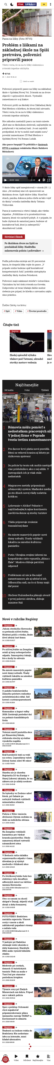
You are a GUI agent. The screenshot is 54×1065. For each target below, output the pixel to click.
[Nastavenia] (44, 180)
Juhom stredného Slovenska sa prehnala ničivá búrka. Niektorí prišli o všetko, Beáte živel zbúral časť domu (17, 633)
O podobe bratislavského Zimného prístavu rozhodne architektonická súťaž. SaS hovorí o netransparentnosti (16, 695)
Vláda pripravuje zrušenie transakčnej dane (23, 523)
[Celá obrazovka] (48, 180)
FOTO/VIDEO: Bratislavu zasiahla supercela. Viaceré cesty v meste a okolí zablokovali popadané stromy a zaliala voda (17, 922)
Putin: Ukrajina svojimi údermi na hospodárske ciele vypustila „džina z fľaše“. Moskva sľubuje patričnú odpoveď (29, 560)
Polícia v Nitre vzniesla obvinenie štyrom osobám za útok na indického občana (17, 816)
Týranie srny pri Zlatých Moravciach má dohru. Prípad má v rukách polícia (17, 992)
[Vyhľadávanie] (5, 4)
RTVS (7, 73)
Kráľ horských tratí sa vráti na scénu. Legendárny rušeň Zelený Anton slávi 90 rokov (17, 757)
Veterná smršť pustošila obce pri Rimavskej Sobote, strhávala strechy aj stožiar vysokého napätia (17, 736)
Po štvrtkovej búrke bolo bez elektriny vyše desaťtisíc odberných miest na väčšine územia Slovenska (17, 880)
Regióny (15, 331)
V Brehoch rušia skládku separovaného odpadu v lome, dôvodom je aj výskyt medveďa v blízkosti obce (17, 860)
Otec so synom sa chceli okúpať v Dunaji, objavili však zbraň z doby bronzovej (17, 901)
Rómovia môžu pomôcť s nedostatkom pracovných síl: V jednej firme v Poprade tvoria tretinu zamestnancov (30, 433)
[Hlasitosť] (39, 180)
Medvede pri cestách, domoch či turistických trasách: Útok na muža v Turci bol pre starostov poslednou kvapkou (14, 971)
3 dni (27, 390)
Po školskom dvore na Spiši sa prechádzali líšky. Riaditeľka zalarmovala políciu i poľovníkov (23, 247)
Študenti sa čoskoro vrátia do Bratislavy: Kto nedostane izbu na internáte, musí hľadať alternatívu (17, 1035)
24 (44, 4)
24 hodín (9, 390)
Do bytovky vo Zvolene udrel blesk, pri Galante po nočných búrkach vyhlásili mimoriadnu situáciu (17, 797)
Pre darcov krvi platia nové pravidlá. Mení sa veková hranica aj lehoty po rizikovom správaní (29, 452)
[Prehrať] (5, 180)
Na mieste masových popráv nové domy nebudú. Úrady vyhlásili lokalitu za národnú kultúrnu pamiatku (27, 540)
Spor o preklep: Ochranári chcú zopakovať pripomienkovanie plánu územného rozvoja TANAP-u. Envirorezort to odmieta (17, 1013)
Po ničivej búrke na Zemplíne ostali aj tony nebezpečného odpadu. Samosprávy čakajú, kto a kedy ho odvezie (17, 654)
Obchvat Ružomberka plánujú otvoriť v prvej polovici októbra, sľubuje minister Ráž (29, 598)
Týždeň (45, 390)
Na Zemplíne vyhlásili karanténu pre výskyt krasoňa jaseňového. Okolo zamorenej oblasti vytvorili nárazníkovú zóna (16, 837)
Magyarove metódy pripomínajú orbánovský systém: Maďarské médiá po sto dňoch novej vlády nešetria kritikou (29, 491)
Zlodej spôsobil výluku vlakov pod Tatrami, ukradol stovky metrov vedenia (26, 358)
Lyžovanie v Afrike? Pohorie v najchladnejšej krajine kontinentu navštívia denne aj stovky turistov (27, 509)
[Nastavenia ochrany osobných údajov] (5, 1059)
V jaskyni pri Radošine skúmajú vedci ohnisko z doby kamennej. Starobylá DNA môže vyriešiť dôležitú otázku (16, 948)
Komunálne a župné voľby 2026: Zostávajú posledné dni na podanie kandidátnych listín (17, 716)
